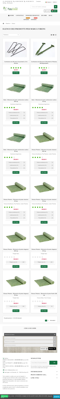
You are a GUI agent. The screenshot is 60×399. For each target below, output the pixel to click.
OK (54, 362)
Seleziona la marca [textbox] (9, 334)
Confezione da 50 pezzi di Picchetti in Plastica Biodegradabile (44, 62)
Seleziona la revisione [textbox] (10, 345)
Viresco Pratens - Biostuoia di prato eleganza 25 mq (44, 250)
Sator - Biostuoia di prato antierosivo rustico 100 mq (16, 100)
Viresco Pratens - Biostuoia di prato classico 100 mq (44, 150)
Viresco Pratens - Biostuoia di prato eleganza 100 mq (16, 250)
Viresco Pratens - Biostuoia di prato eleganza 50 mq (16, 294)
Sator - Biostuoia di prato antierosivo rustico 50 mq (16, 150)
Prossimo (53, 320)
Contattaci (38, 1)
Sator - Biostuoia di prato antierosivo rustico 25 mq (44, 100)
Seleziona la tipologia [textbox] (10, 338)
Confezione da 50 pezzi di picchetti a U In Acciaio (15, 62)
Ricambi (10, 3)
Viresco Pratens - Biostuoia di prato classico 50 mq (44, 200)
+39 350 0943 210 (8, 1)
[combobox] (43, 6)
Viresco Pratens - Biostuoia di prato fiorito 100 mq (44, 294)
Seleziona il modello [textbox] (10, 341)
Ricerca (51, 348)
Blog (5, 3)
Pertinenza (6, 34)
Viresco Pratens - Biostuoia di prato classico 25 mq (16, 200)
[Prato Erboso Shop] (10, 8)
